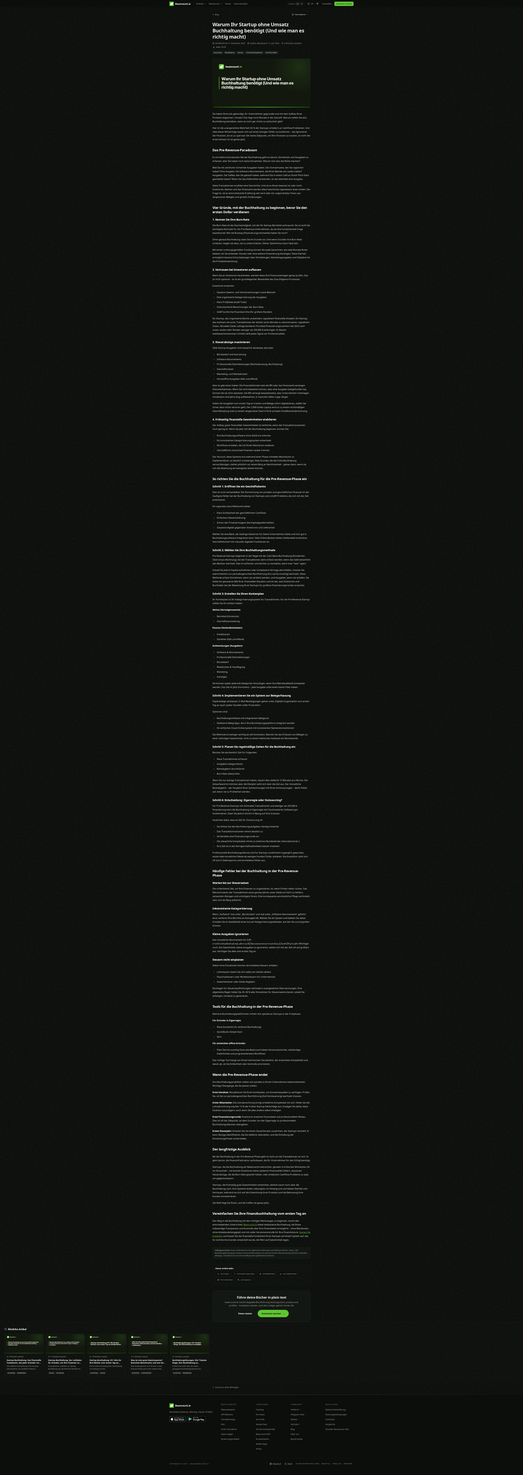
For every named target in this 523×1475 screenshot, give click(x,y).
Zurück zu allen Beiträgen (227, 1387)
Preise (228, 3)
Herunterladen (241, 3)
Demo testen (245, 1313)
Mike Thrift (221, 47)
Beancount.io (250, 1224)
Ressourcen (214, 3)
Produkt (199, 3)
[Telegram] (317, 4)
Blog (217, 14)
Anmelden (327, 3)
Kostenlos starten (344, 3)
